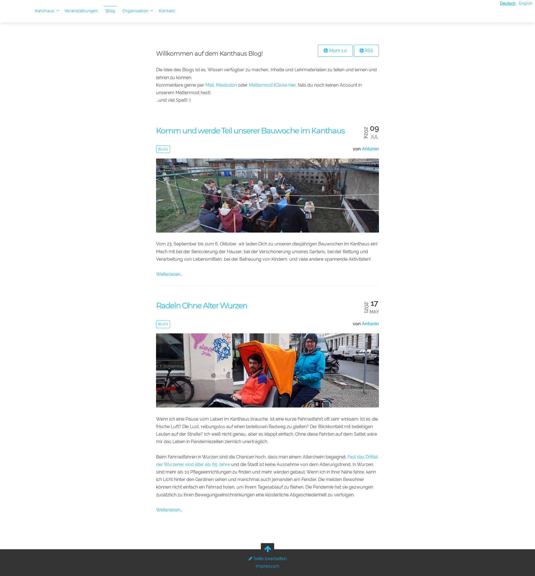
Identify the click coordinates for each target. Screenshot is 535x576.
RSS (368, 50)
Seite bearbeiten (269, 558)
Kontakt (167, 10)
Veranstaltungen (81, 10)
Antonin (370, 149)
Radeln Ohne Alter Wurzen (201, 305)
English (525, 3)
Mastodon (226, 85)
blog (163, 149)
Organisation (136, 10)
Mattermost (261, 85)
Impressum (267, 566)
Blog (110, 10)
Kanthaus (45, 10)
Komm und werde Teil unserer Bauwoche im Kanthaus (250, 130)
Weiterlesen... (169, 274)
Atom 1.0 (337, 50)
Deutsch (507, 3)
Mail (209, 85)
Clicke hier (285, 85)
